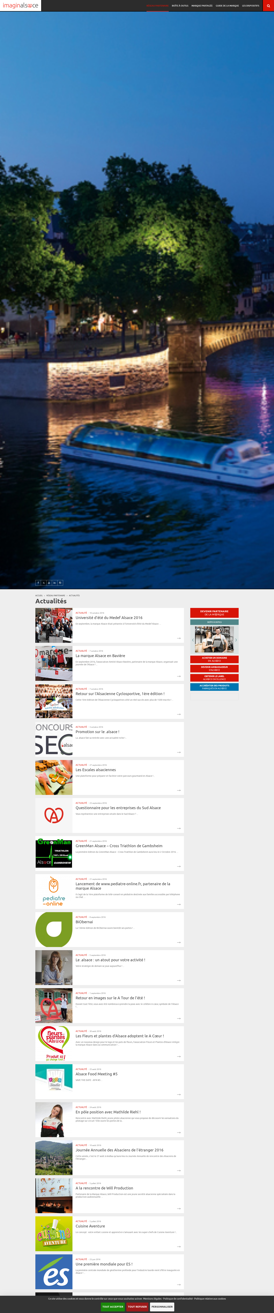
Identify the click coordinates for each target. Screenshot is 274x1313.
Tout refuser (137, 1307)
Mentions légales (152, 1298)
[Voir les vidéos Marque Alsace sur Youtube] (49, 583)
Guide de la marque (227, 5)
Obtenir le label (214, 678)
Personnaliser (162, 1307)
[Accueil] (20, 5)
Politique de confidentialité (178, 1298)
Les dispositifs (250, 5)
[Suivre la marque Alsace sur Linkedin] (55, 583)
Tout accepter (112, 1307)
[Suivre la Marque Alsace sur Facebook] (38, 583)
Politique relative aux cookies (210, 1298)
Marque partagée (202, 5)
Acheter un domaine (214, 659)
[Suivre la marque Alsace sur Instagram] (60, 583)
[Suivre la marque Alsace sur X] (43, 583)
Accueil (39, 595)
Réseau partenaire (158, 5)
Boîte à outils (180, 5)
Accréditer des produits (214, 687)
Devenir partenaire (214, 613)
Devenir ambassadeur (214, 668)
